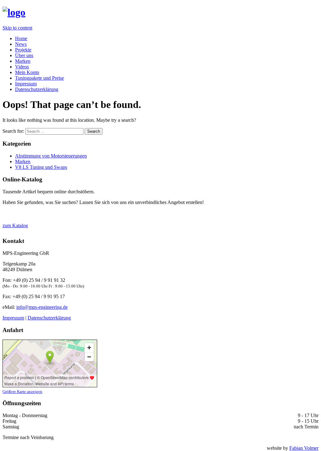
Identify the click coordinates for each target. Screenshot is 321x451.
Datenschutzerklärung (36, 89)
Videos (22, 66)
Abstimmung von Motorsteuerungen (51, 155)
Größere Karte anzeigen (22, 391)
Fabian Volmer (303, 448)
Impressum (26, 83)
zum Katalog (15, 225)
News (21, 44)
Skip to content (17, 27)
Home (21, 38)
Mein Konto (27, 72)
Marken (22, 61)
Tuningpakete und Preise (39, 78)
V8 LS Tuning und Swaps (41, 167)
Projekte (23, 49)
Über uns (24, 55)
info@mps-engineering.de (42, 307)
